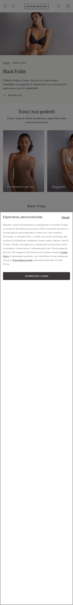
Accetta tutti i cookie (36, 276)
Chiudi (65, 217)
